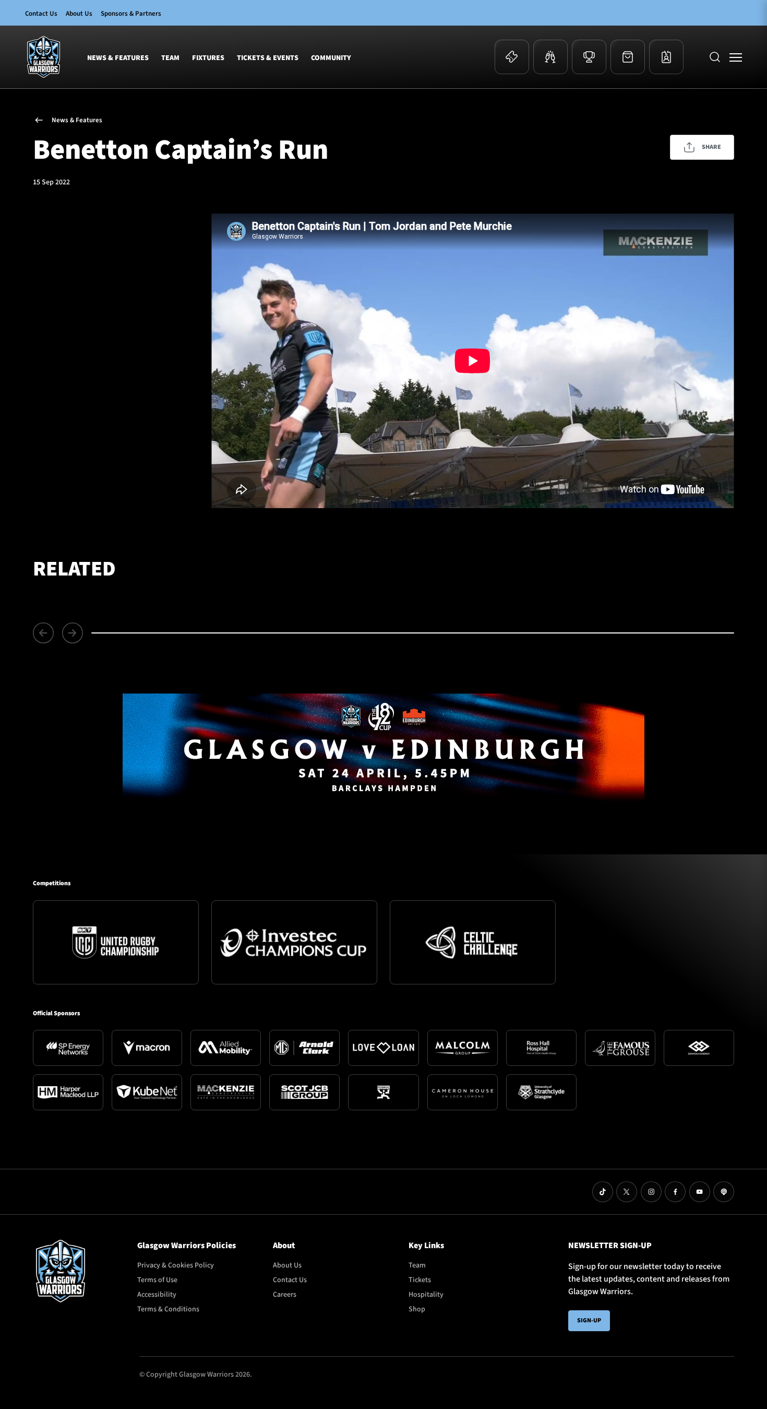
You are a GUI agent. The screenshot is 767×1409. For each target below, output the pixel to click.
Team (170, 58)
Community (331, 58)
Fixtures (208, 58)
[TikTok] (602, 1191)
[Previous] (45, 633)
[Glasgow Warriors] (43, 57)
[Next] (72, 633)
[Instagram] (651, 1191)
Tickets (420, 1280)
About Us (79, 13)
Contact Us (41, 13)
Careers (284, 1294)
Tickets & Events (267, 58)
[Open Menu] (735, 57)
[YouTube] (699, 1191)
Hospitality (426, 1294)
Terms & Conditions (168, 1309)
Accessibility (156, 1294)
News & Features (118, 58)
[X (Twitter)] (626, 1191)
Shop (417, 1309)
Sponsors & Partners (131, 13)
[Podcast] (723, 1191)
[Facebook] (675, 1191)
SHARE (711, 147)
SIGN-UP (589, 1320)
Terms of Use (157, 1280)
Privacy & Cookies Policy (175, 1265)
